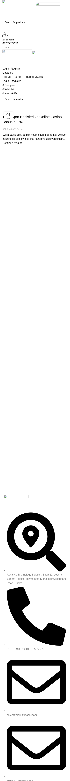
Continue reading (12, 143)
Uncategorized (12, 111)
